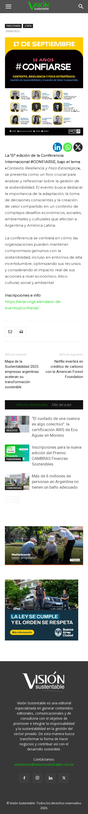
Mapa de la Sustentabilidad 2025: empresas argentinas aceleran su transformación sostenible (22, 374)
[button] (8, 6)
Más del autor (62, 405)
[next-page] (16, 500)
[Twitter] (64, 778)
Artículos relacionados (32, 405)
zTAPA (28, 26)
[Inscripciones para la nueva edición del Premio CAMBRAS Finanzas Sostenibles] (17, 453)
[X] (78, 147)
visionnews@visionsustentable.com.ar (44, 764)
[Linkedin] (57, 147)
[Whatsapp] (67, 147)
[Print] (21, 332)
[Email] (10, 332)
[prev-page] (8, 500)
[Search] (81, 6)
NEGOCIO (12, 430)
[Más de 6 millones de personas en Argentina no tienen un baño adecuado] (17, 481)
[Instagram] (37, 778)
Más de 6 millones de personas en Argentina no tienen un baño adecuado (55, 482)
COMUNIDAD (14, 488)
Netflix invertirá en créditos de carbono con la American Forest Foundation (64, 369)
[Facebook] (24, 778)
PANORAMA (13, 26)
